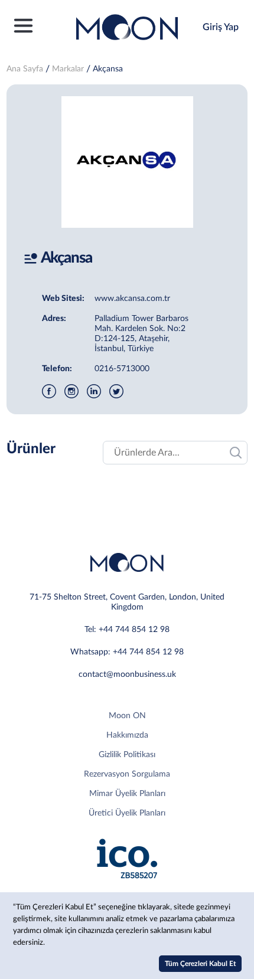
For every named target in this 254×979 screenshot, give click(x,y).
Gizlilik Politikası (127, 755)
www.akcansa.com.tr (132, 298)
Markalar (68, 69)
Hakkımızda (127, 735)
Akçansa (108, 69)
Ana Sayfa (24, 69)
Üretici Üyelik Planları (127, 813)
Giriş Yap (221, 27)
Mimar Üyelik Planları (127, 794)
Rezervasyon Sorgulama (127, 774)
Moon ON (127, 716)
